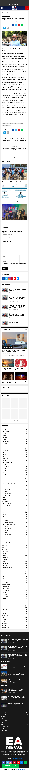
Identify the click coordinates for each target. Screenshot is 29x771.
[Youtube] (18, 762)
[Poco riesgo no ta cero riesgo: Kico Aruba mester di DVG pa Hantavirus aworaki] (8, 363)
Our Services (11, 2)
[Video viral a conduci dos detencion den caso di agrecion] (8, 376)
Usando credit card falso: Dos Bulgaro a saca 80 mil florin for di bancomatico (17, 690)
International (6, 476)
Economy (7, 466)
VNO (7, 123)
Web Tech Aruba (21, 769)
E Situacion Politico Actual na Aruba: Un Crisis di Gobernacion (17, 321)
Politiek (5, 540)
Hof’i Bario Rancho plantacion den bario (19, 369)
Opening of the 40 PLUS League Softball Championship (14, 181)
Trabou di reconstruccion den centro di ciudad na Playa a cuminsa (18, 680)
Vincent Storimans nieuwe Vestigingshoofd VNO (15, 149)
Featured (4, 542)
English (8, 16)
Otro (4, 604)
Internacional (6, 441)
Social (4, 435)
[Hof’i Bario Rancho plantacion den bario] (21, 363)
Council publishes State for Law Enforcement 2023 (13, 202)
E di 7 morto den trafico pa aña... (20, 381)
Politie (4, 538)
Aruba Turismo (5, 569)
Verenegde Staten (9, 522)
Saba (6, 491)
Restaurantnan (6, 576)
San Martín (5, 450)
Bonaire (5, 448)
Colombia (7, 479)
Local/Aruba (4, 16)
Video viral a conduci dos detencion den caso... (7, 381)
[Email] (21, 762)
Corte (4, 561)
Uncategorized (5, 627)
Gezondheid (7, 505)
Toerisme (5, 514)
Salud (4, 433)
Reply (26, 231)
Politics (5, 499)
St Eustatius (5, 456)
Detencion (5, 609)
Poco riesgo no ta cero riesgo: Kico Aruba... (7, 369)
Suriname (5, 602)
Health (6, 464)
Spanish (4, 429)
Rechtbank (7, 510)
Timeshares (6, 574)
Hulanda (5, 598)
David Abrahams (13, 123)
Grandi (4, 617)
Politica (5, 557)
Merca (4, 600)
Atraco (4, 611)
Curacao (6, 485)
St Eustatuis (4, 545)
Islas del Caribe (6, 445)
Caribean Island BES (7, 483)
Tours (4, 578)
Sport (4, 512)
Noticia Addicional (7, 567)
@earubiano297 (14, 420)
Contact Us (18, 2)
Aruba (4, 123)
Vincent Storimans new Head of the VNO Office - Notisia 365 (12, 232)
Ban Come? (4, 623)
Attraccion (5, 580)
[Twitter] (7, 762)
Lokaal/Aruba (6, 503)
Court (6, 468)
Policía (4, 452)
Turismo (5, 439)
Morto (3, 615)
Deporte (5, 437)
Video (3, 621)
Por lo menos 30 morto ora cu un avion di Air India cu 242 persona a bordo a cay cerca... (17, 697)
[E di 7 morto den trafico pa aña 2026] (21, 376)
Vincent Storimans (6, 125)
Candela (5, 613)
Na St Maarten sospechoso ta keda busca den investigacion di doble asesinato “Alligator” (18, 665)
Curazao (5, 447)
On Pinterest (5, 395)
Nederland (7, 536)
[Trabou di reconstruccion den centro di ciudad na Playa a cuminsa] (4, 681)
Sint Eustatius (8, 493)
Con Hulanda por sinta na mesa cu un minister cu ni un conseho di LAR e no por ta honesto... (18, 289)
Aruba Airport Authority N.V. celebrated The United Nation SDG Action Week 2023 (13, 222)
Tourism (5, 474)
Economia (5, 563)
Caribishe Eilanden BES (8, 524)
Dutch (3, 501)
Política (5, 454)
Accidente (5, 607)
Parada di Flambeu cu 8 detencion (15, 703)
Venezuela (5, 443)
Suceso (3, 605)
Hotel (4, 573)
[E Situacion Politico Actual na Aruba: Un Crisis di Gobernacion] (5, 323)
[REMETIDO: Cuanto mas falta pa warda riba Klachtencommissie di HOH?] (14, 340)
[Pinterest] (14, 762)
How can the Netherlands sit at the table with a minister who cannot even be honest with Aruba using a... (17, 306)
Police (4, 497)
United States (8, 481)
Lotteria (5, 565)
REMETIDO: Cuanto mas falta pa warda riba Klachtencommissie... (13, 351)
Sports (4, 472)
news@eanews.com (17, 758)
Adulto (4, 619)
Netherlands (20, 123)
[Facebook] (3, 762)
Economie (7, 507)
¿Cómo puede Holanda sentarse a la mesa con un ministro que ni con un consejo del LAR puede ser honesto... (17, 314)
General (5, 571)
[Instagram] (10, 762)
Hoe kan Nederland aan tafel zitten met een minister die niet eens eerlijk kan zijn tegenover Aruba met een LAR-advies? (18, 297)
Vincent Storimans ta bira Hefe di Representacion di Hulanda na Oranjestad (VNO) (14, 140)
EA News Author (6, 21)
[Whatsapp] (25, 762)
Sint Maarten (7, 489)
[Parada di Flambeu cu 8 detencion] (4, 705)
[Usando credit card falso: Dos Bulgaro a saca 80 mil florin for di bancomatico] (4, 691)
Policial (5, 555)
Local (3, 551)
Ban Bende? (4, 625)
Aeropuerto (5, 582)
